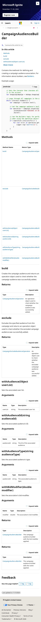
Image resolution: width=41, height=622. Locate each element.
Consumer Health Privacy (10, 616)
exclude (6, 59)
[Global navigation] (2, 23)
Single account (12, 28)
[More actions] (37, 28)
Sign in (36, 23)
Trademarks (6, 619)
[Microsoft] (20, 23)
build (5, 56)
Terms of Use (28, 616)
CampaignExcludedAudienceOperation (16, 351)
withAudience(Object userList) (13, 62)
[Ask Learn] (34, 28)
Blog (30, 610)
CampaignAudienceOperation (13, 299)
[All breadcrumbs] (3, 28)
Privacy (14, 613)
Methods (6, 53)
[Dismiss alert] (37, 3)
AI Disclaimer (6, 610)
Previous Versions (20, 610)
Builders (30, 76)
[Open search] (31, 23)
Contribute (5, 613)
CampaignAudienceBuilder (31, 228)
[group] (20, 110)
